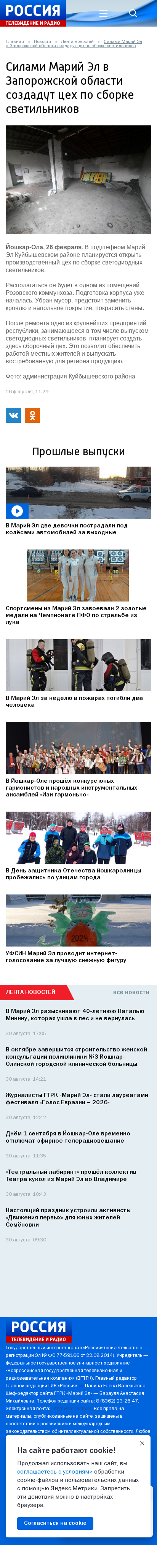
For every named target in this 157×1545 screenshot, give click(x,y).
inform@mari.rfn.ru (71, 1409)
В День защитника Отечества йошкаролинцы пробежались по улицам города (73, 874)
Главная (15, 42)
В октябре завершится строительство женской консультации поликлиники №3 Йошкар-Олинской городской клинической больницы (76, 1057)
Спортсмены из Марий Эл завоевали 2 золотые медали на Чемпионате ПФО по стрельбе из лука (76, 615)
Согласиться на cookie (55, 1523)
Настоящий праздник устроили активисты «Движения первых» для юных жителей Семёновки (68, 1218)
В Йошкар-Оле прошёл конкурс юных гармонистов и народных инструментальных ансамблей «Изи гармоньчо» (71, 788)
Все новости (131, 992)
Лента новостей (77, 42)
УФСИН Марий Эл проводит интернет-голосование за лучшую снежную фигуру (66, 957)
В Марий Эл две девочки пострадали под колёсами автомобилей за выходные (67, 529)
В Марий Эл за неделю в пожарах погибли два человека (74, 702)
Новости (42, 42)
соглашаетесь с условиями (55, 1472)
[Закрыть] (142, 1443)
